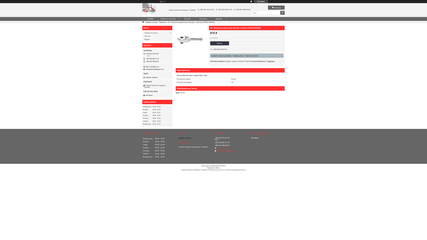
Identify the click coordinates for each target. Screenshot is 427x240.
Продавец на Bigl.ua (213, 168)
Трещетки (162, 22)
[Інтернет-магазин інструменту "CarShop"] (149, 16)
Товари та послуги (168, 19)
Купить (219, 43)
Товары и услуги (151, 22)
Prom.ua (223, 166)
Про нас (187, 19)
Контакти (203, 19)
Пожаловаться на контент (216, 170)
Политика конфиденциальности (236, 170)
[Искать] (282, 13)
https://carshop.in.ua (152, 67)
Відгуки (219, 19)
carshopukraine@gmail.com (154, 69)
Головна (150, 19)
